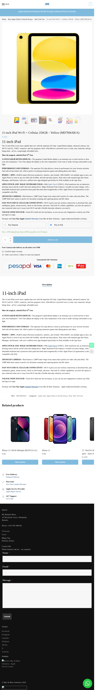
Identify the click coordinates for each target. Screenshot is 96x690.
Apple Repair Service (13, 492)
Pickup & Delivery (12, 477)
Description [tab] (47, 285)
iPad (70, 396)
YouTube (5, 652)
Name (6, 553)
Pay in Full (58, 225)
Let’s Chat (9, 499)
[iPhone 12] (60, 429)
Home (4, 19)
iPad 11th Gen (39, 19)
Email (4, 534)
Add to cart (53, 239)
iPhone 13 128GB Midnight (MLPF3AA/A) (19, 450)
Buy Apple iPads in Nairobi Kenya (20, 19)
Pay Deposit (13, 225)
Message (7, 580)
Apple (40, 396)
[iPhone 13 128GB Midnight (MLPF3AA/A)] (20, 429)
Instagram (6, 635)
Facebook (6, 631)
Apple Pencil (52, 184)
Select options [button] (20, 462)
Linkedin (5, 638)
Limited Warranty (32, 219)
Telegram (5, 641)
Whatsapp (6, 531)
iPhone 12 (46, 450)
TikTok (4, 645)
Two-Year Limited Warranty (16, 484)
